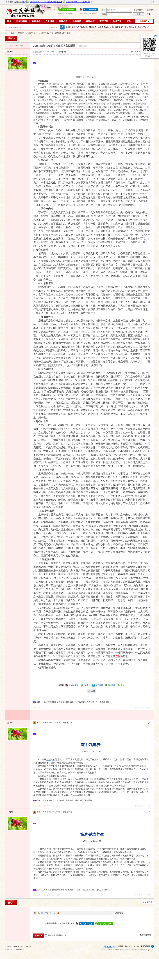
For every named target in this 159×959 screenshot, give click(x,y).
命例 (112, 27)
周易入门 (75, 27)
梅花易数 (63, 21)
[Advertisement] (92, 63)
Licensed (28, 946)
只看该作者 (61, 52)
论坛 (9, 21)
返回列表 (148, 902)
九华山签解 (131, 27)
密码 (104, 14)
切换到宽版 (152, 2)
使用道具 (138, 707)
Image (42, 912)
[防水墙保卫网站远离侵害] (152, 946)
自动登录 (139, 10)
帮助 (129, 21)
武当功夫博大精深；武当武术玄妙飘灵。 (55, 33)
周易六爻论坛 (143, 27)
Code (54, 912)
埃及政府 (119, 27)
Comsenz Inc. (20, 949)
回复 (39, 707)
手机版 (127, 946)
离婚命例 (84, 27)
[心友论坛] (22, 17)
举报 (148, 707)
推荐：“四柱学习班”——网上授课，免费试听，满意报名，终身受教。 (65, 800)
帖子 (53, 27)
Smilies (58, 912)
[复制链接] (83, 46)
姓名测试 (77, 21)
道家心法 (31, 33)
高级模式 (119, 913)
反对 (58, 806)
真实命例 (93, 27)
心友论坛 (6, 33)
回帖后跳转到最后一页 (57, 935)
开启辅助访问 (149, 2)
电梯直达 (138, 52)
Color (38, 912)
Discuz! (17, 946)
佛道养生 (21, 33)
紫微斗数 (90, 21)
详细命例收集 (103, 27)
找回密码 (150, 10)
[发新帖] (11, 38)
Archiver (135, 946)
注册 (148, 14)
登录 (67, 923)
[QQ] (109, 946)
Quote (50, 912)
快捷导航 (143, 21)
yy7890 (10, 52)
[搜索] (62, 27)
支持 (49, 806)
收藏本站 (18, 2)
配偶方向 (117, 21)
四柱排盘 (36, 21)
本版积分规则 (145, 935)
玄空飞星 (104, 21)
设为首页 (9, 2)
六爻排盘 (49, 21)
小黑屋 (120, 946)
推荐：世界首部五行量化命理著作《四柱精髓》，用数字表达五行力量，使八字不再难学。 (73, 702)
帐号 (104, 10)
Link (46, 912)
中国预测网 (21, 21)
